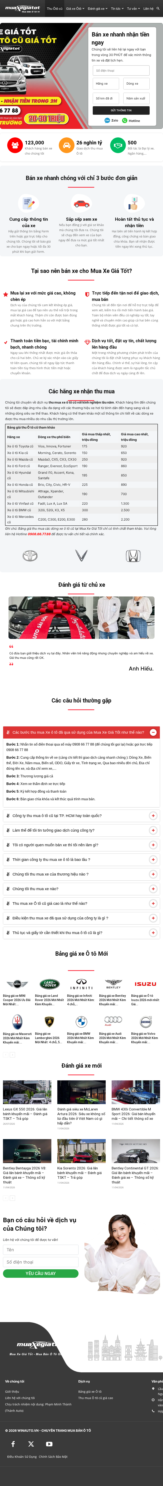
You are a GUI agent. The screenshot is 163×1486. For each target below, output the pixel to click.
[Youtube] (49, 1444)
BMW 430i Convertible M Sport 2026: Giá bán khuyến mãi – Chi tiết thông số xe (133, 1114)
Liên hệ (148, 8)
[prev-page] (5, 1054)
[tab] (81, 732)
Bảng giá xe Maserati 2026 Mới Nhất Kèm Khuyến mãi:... (17, 1038)
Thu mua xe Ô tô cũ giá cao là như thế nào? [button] (49, 903)
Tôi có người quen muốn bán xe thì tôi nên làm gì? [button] (54, 845)
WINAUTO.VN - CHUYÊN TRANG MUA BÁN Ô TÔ (54, 1431)
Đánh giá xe (96, 8)
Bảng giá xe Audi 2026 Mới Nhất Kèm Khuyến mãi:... (112, 1038)
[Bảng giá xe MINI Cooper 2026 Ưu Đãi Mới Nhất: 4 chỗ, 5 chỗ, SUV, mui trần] (17, 984)
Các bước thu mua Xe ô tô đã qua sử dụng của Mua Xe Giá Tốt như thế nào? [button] (77, 732)
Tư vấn (132, 8)
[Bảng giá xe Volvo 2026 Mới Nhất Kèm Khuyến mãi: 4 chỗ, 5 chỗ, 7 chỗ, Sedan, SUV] (145, 1022)
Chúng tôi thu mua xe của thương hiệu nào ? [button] (50, 874)
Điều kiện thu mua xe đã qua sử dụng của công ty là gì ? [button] (59, 918)
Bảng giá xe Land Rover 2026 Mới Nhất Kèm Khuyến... (49, 1000)
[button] (158, 9)
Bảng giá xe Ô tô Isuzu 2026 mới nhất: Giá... (145, 1000)
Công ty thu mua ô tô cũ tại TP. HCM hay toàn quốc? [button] (56, 816)
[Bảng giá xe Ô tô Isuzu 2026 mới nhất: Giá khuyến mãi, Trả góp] (145, 984)
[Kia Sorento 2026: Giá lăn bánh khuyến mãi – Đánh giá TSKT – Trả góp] (81, 1151)
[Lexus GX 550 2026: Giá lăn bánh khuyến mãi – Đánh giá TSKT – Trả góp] (27, 1092)
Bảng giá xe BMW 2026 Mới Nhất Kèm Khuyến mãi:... (80, 1038)
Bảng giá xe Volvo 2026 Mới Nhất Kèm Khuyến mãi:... (144, 1038)
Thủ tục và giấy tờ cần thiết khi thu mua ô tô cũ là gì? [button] (56, 933)
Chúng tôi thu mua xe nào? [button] (34, 889)
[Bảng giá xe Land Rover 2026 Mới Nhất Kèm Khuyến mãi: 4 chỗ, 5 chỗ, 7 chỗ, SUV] (49, 984)
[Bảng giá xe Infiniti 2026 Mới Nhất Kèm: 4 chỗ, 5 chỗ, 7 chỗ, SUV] (81, 984)
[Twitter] (31, 1444)
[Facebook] (13, 1444)
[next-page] (12, 1054)
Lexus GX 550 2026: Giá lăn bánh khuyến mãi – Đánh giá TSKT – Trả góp (25, 1114)
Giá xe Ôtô (73, 8)
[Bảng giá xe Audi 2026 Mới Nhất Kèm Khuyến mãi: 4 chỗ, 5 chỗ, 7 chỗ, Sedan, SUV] (113, 1022)
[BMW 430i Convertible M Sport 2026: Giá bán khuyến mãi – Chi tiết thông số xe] (136, 1092)
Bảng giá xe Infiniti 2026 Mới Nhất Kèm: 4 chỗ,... (81, 1000)
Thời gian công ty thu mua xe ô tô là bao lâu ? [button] (50, 860)
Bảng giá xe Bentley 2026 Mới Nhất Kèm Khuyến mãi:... (112, 1000)
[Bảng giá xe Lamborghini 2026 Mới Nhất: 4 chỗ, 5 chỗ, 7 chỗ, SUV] (49, 1022)
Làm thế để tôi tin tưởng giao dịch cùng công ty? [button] (52, 830)
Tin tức (116, 8)
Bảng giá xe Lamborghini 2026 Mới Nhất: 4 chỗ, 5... (48, 1038)
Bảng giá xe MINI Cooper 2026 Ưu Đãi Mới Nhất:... (16, 1000)
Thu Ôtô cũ (54, 8)
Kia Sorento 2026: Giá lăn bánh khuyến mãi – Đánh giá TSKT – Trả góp (79, 1173)
